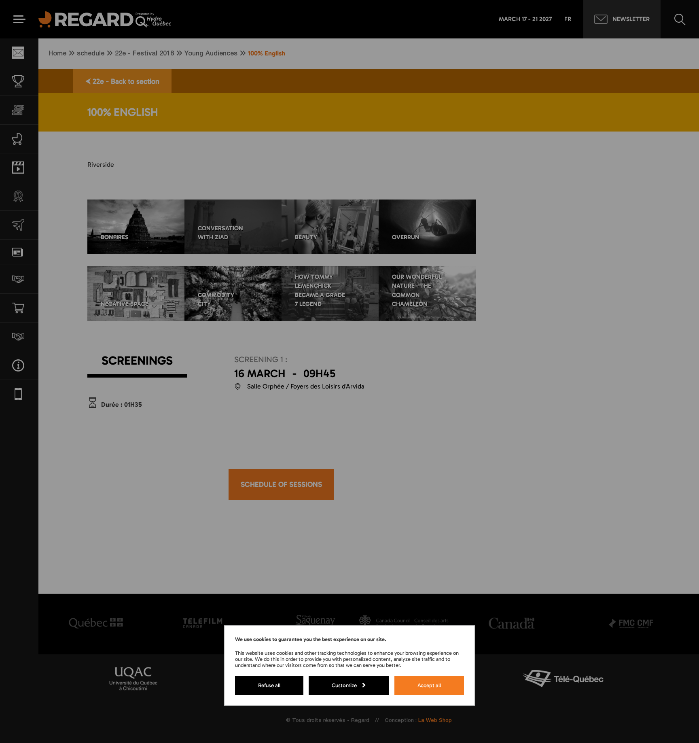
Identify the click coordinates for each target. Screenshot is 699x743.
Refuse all (269, 685)
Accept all (429, 685)
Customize (344, 685)
